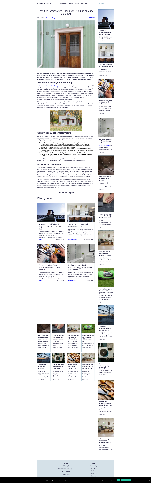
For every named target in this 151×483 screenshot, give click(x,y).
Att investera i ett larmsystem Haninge (47, 86)
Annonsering (63, 3)
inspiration (92, 17)
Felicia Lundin (72, 280)
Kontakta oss (84, 3)
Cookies (77, 3)
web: (66, 477)
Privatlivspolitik (126, 480)
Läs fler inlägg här (66, 192)
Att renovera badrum (104, 145)
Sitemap (93, 476)
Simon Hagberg (50, 18)
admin (40, 239)
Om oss (71, 3)
